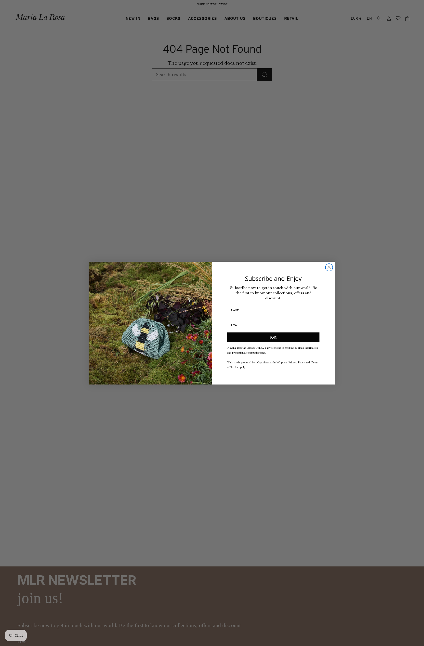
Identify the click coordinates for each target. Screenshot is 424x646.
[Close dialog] (329, 267)
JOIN (273, 337)
